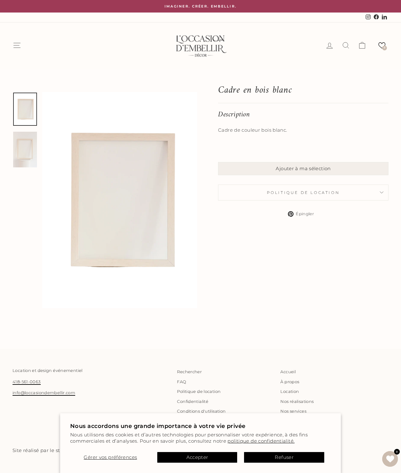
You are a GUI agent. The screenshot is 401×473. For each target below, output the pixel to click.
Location (289, 391)
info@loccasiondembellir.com (44, 392)
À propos (289, 381)
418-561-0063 (27, 381)
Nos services (293, 411)
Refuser (284, 457)
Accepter (197, 457)
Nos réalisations (297, 401)
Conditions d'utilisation (201, 411)
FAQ (181, 381)
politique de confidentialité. (260, 441)
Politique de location (303, 192)
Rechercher (189, 371)
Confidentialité (192, 401)
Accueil (288, 371)
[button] (381, 45)
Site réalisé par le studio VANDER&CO (58, 450)
